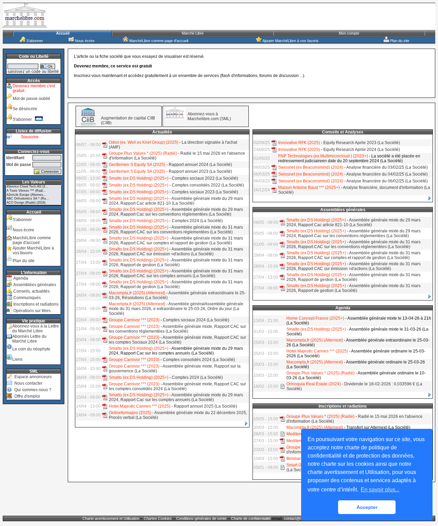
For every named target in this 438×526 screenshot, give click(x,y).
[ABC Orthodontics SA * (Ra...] (33, 199)
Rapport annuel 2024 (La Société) (200, 164)
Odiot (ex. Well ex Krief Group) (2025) (143, 142)
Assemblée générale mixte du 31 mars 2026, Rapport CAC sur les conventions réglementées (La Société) (176, 229)
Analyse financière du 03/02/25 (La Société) (387, 167)
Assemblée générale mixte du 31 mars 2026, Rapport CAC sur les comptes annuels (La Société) (176, 273)
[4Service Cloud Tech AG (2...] (33, 187)
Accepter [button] (367, 507)
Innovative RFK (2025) (299, 142)
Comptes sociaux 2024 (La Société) (196, 320)
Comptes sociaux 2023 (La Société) (205, 192)
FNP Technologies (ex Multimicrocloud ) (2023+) (323, 156)
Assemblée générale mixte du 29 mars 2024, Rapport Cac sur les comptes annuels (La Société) (176, 397)
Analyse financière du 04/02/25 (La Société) (387, 174)
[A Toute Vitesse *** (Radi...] (33, 191)
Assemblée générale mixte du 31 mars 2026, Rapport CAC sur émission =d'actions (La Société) (176, 251)
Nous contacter (28, 383)
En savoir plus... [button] (380, 489)
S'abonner (34, 41)
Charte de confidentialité (251, 518)
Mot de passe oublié (31, 98)
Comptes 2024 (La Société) (197, 220)
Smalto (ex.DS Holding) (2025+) (138, 178)
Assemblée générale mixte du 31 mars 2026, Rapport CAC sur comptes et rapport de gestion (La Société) (176, 240)
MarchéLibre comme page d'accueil (158, 41)
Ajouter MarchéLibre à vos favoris (290, 41)
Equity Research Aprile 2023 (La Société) (361, 142)
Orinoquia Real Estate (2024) (313, 384)
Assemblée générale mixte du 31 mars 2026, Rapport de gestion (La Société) (176, 262)
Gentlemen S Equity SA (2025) (137, 164)
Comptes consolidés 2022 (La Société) (208, 185)
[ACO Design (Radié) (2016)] (33, 203)
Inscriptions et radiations (36, 304)
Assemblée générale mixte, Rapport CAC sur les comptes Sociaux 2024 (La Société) (177, 340)
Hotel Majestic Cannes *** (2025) (139, 406)
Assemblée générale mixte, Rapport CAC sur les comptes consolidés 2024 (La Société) (177, 386)
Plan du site (399, 41)
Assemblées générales (34, 284)
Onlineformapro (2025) (130, 412)
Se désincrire (25, 108)
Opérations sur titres (32, 310)
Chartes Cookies (158, 518)
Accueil (62, 33)
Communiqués (27, 297)
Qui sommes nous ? (32, 389)
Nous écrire (84, 41)
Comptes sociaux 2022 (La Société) (205, 178)
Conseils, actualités (31, 291)
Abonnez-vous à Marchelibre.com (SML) (209, 116)
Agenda (20, 278)
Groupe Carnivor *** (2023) (134, 320)
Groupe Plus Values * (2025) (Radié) (143, 153)
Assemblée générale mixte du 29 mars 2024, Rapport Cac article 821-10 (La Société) (176, 201)
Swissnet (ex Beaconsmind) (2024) (310, 167)
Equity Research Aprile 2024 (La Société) (361, 149)
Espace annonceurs (33, 376)
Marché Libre (193, 33)
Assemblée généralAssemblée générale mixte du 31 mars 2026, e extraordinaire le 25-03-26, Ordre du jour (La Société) (176, 309)
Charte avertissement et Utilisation (110, 518)
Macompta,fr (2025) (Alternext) (137, 293)
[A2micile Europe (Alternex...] (33, 195)
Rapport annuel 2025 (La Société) (205, 406)
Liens (17, 359)
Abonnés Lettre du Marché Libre (29, 339)
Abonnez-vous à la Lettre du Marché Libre (35, 328)
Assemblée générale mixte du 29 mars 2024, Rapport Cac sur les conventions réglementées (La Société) (176, 212)
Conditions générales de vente (201, 518)
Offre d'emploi (27, 396)
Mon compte (349, 33)
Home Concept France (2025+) (315, 318)
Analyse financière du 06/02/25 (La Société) (387, 181)
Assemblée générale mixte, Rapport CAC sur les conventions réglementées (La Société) (177, 329)
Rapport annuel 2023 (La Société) (200, 171)
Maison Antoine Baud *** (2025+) (309, 187)
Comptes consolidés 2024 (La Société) (199, 359)
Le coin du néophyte (31, 349)
